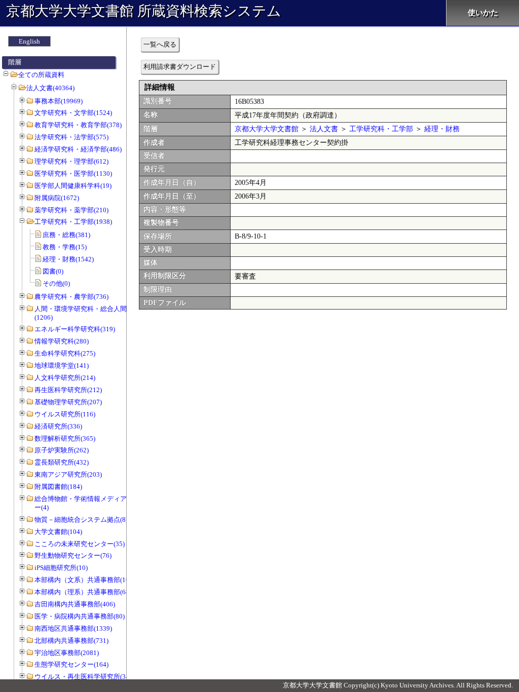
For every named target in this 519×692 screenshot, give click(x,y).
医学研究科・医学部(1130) (73, 173)
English (29, 41)
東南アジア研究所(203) (68, 474)
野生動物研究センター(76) (73, 555)
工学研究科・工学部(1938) (73, 221)
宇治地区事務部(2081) (66, 653)
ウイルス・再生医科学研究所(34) (82, 676)
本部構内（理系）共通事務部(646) (84, 592)
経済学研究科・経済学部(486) (78, 149)
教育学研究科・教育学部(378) (78, 125)
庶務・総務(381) (66, 235)
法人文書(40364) (50, 88)
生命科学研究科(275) (64, 353)
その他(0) (56, 283)
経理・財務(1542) (68, 259)
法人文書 (324, 129)
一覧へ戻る (159, 44)
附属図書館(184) (58, 486)
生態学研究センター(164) (71, 664)
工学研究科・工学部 (381, 129)
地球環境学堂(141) (61, 365)
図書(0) (53, 271)
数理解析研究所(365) (64, 438)
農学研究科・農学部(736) (71, 296)
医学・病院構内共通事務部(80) (79, 616)
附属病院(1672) (56, 198)
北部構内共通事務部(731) (71, 640)
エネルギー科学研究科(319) (74, 329)
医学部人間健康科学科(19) (73, 185)
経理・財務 (442, 129)
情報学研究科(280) (61, 341)
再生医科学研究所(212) (68, 390)
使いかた (483, 13)
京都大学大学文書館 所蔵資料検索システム (143, 11)
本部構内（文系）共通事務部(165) (84, 580)
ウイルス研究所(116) (64, 414)
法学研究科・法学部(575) (71, 137)
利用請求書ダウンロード (179, 66)
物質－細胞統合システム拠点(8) (81, 519)
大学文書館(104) (58, 531)
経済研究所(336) (58, 426)
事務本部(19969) (58, 101)
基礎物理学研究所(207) (68, 402)
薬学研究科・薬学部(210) (71, 210)
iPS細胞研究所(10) (61, 567)
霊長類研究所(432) (61, 462)
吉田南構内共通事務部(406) (74, 604)
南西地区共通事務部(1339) (73, 628)
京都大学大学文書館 (267, 129)
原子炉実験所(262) (61, 450)
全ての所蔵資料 (41, 75)
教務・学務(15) (65, 247)
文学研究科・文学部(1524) (73, 113)
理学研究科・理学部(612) (71, 161)
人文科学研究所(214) (64, 377)
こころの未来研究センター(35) (79, 544)
